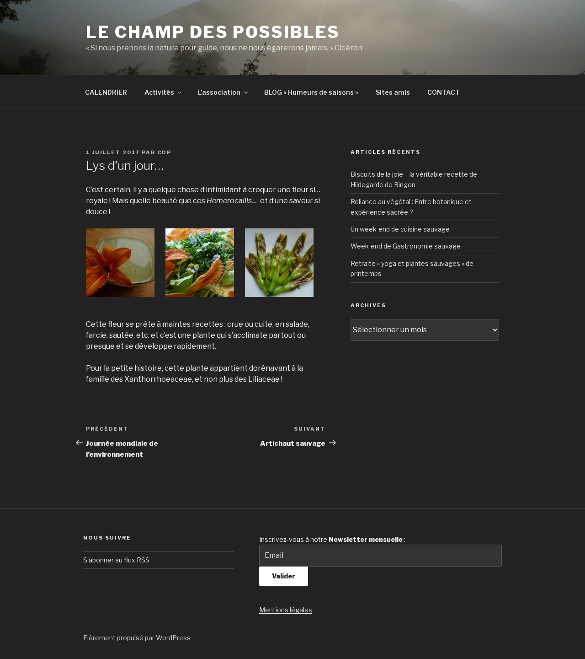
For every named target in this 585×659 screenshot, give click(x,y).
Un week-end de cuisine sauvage (400, 229)
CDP (164, 152)
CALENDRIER (106, 92)
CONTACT (443, 92)
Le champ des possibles (213, 32)
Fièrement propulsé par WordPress (137, 638)
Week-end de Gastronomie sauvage (406, 246)
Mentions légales (285, 610)
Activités (159, 92)
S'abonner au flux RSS (116, 560)
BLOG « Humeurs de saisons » (311, 92)
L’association (219, 92)
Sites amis (393, 92)
